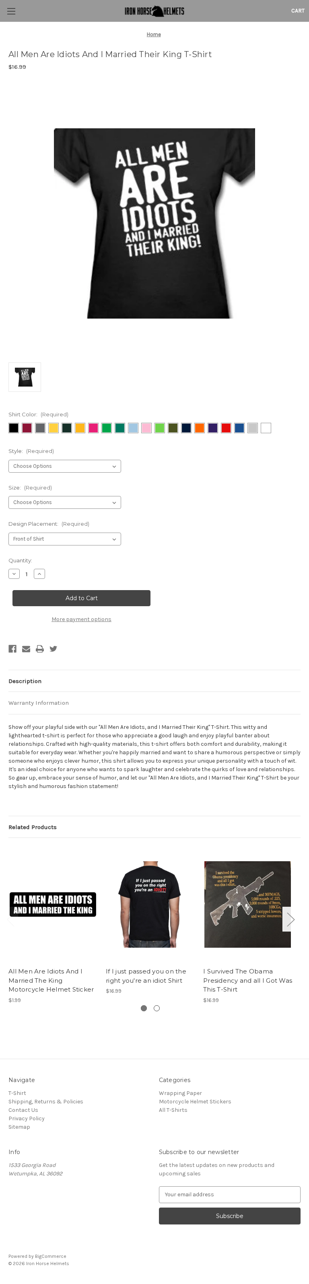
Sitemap (19, 1127)
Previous (10, 919)
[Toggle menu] (11, 11)
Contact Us (23, 1110)
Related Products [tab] (32, 827)
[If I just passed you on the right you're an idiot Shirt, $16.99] (150, 904)
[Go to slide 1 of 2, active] (144, 1008)
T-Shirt (17, 1093)
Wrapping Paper (180, 1093)
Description (24, 681)
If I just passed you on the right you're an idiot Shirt (146, 975)
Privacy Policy (26, 1118)
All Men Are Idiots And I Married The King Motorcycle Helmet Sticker (51, 980)
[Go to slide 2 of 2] (157, 1008)
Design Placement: (48, 524)
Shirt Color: (38, 414)
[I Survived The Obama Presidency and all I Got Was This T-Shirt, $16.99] (247, 904)
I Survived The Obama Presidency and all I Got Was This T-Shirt (247, 980)
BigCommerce (50, 1256)
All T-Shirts (173, 1110)
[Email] (26, 648)
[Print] (40, 648)
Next (290, 919)
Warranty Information (38, 702)
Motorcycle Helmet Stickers (195, 1101)
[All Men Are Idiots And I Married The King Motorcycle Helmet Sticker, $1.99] (53, 904)
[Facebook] (12, 648)
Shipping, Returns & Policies (45, 1101)
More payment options (81, 619)
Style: (31, 451)
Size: (30, 487)
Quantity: (20, 560)
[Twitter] (53, 648)
